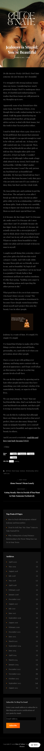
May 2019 (12, 566)
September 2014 (15, 646)
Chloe (28, 57)
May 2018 (12, 580)
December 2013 (14, 669)
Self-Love (7, 473)
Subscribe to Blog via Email (17, 702)
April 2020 (13, 562)
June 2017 (12, 613)
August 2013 (13, 688)
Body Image (15, 471)
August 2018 (13, 571)
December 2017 (14, 599)
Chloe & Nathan (20, 744)
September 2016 (15, 618)
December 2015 (14, 632)
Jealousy (22, 471)
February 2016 (14, 627)
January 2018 (13, 594)
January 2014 (13, 664)
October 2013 (14, 678)
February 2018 (14, 590)
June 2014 (12, 650)
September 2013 (15, 683)
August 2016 (13, 622)
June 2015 (12, 636)
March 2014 (13, 660)
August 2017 (13, 604)
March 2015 (13, 641)
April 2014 (12, 655)
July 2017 (12, 608)
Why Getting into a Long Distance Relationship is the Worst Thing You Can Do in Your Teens (21, 538)
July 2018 (12, 576)
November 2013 (14, 674)
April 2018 (12, 585)
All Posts (8, 471)
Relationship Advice (32, 471)
